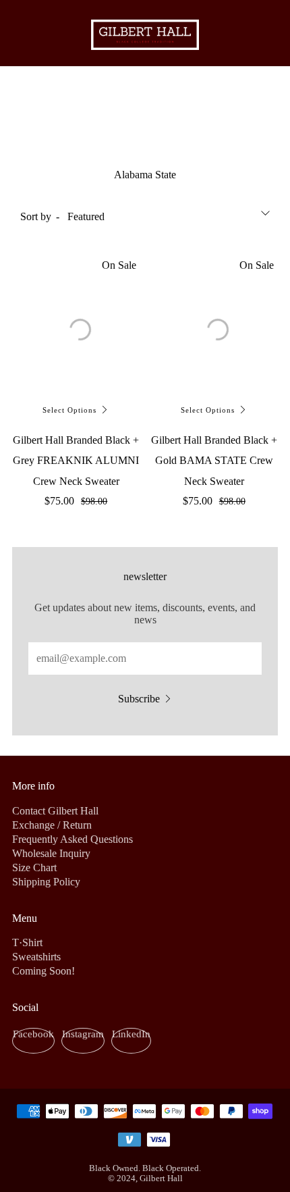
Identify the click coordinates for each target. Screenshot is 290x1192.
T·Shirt (27, 942)
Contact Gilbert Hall (55, 811)
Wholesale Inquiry (51, 853)
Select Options (69, 410)
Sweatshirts (36, 956)
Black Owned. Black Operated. (145, 1168)
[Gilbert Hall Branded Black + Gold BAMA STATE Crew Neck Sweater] (214, 325)
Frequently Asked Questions (72, 839)
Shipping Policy (46, 881)
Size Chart (34, 867)
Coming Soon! (43, 971)
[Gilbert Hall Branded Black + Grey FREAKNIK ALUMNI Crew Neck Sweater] (76, 325)
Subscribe (139, 698)
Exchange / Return (52, 825)
